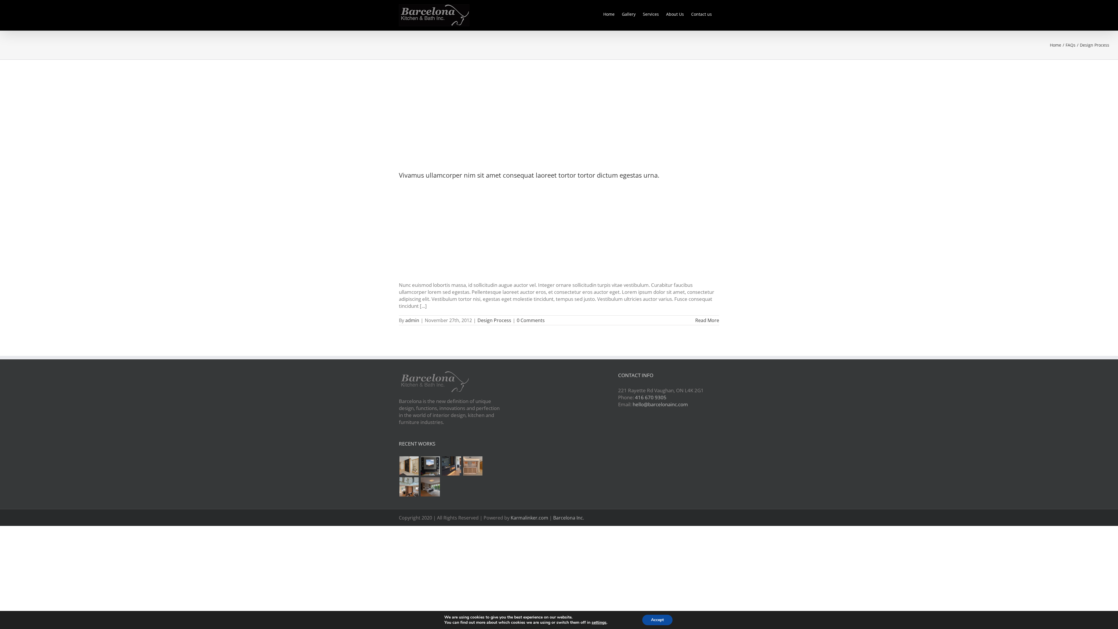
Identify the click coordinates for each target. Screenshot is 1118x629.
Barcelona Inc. (568, 518)
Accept (657, 620)
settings (599, 622)
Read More (707, 320)
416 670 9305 (650, 397)
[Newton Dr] (409, 465)
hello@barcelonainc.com (660, 404)
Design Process (494, 320)
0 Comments (531, 320)
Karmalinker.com (529, 518)
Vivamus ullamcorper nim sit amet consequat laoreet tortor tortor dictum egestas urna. (529, 175)
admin (412, 320)
